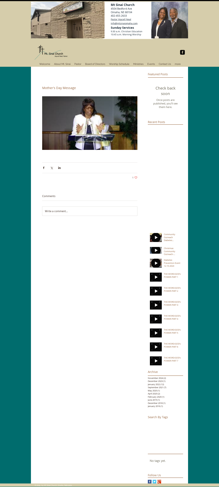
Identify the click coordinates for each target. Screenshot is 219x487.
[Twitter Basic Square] (154, 481)
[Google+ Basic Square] (159, 481)
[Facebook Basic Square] (150, 481)
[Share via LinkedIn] (59, 167)
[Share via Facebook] (43, 167)
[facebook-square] (182, 52)
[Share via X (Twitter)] (51, 167)
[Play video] (89, 123)
